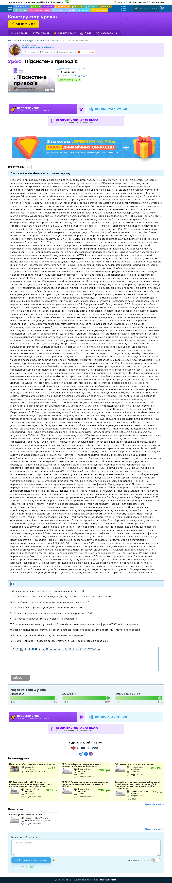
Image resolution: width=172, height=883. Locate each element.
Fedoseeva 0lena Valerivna (38, 47)
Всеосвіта (12, 40)
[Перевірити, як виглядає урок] (81, 109)
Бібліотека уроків (28, 40)
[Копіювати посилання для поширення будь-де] (81, 754)
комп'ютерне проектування (51, 40)
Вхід (141, 8)
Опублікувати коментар (31, 860)
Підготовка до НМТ (59, 1)
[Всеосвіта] (10, 8)
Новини (11, 2)
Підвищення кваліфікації (36, 2)
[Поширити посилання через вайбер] (91, 754)
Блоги (19, 2)
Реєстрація (151, 8)
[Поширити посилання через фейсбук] (86, 754)
